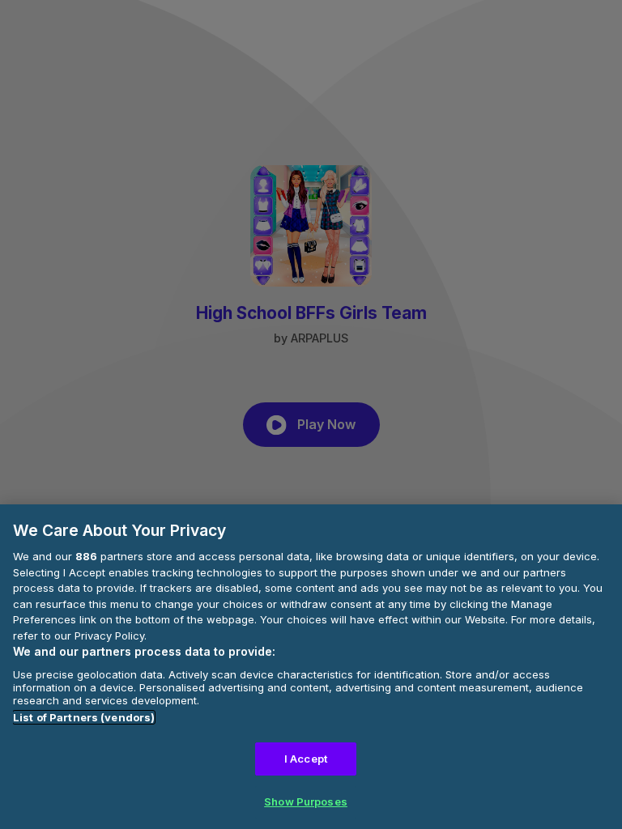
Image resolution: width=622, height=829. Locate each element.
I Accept (305, 758)
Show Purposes (305, 801)
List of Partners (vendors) (84, 717)
